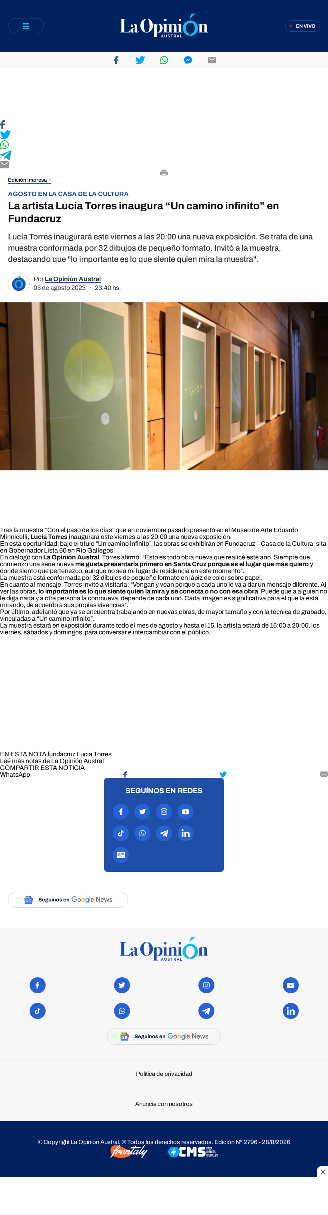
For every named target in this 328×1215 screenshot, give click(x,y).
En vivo (306, 26)
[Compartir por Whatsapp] (164, 60)
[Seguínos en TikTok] (121, 833)
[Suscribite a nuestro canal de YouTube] (186, 812)
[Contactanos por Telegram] (164, 833)
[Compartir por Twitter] (140, 60)
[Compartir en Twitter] (164, 135)
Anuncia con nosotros (164, 1104)
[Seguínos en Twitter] (142, 812)
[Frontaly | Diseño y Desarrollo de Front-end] (129, 1152)
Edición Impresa (27, 180)
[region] (164, 94)
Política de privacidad (164, 1074)
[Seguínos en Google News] (121, 855)
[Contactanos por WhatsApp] (142, 833)
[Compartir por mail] (212, 60)
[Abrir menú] (26, 26)
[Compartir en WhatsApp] (164, 145)
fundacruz (62, 754)
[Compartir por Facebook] (116, 60)
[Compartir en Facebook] (164, 125)
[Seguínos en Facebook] (121, 812)
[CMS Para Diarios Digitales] (193, 1152)
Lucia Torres (94, 754)
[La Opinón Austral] (164, 949)
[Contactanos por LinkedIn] (186, 833)
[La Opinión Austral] (164, 26)
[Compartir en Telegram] (164, 155)
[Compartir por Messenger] (188, 60)
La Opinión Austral (73, 278)
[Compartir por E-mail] (164, 165)
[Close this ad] (322, 1171)
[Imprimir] (164, 174)
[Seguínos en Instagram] (164, 812)
